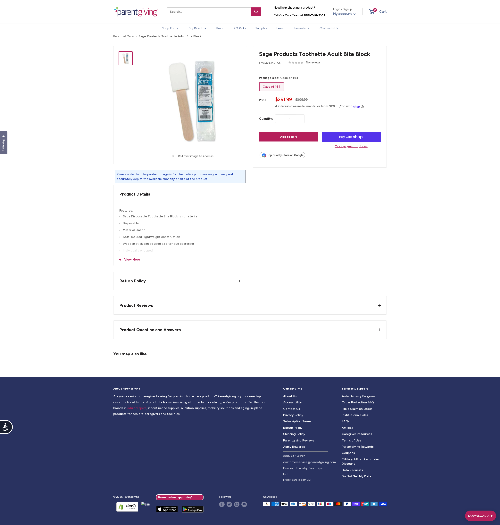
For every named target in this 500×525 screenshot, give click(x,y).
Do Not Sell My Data (356, 476)
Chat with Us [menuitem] (329, 28)
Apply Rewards (294, 446)
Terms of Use (351, 440)
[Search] (256, 11)
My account (343, 14)
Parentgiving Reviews (298, 440)
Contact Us (291, 409)
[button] (371, 11)
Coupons (348, 453)
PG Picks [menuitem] (240, 28)
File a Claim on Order (357, 409)
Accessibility (292, 402)
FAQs (346, 421)
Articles (347, 428)
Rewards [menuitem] (300, 28)
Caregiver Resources (357, 434)
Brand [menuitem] (220, 28)
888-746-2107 (314, 15)
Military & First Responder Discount (360, 461)
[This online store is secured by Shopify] (125, 507)
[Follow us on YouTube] (244, 504)
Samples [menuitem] (261, 28)
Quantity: (266, 119)
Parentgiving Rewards (358, 446)
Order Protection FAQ (358, 402)
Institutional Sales (355, 415)
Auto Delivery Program (358, 396)
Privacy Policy (293, 415)
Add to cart (288, 137)
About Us (290, 396)
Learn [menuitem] (280, 28)
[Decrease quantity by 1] (279, 119)
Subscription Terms (297, 421)
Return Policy (293, 428)
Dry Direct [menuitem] (195, 28)
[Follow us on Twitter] (229, 504)
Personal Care (123, 36)
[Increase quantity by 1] (300, 119)
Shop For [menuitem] (168, 28)
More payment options (351, 146)
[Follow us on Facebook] (222, 504)
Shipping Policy (294, 434)
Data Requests (352, 470)
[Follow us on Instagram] (236, 504)
